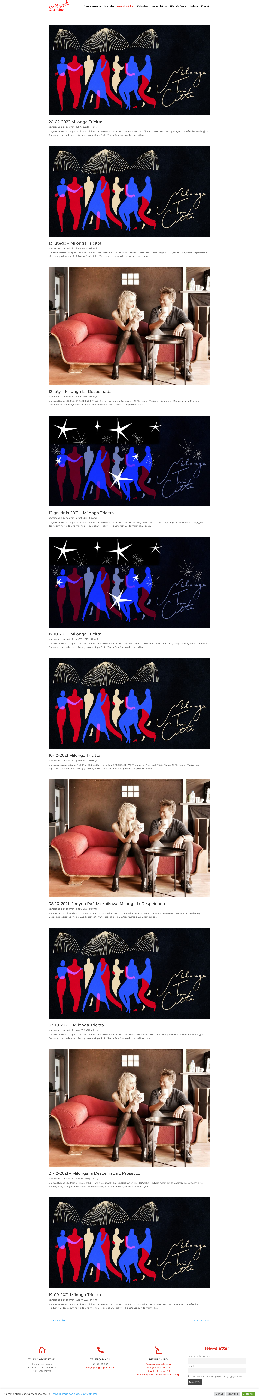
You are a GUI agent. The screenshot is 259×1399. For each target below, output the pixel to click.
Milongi (93, 127)
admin (70, 127)
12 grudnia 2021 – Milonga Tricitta (81, 512)
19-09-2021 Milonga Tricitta (75, 1294)
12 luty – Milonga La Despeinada (80, 391)
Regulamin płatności (158, 1371)
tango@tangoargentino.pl (100, 1367)
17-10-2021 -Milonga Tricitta (75, 634)
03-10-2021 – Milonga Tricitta (76, 1025)
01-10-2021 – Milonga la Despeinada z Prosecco (94, 1173)
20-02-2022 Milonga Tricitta (76, 121)
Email (191, 1366)
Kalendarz (142, 6)
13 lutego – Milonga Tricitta (75, 243)
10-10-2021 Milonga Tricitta (74, 755)
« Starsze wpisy (57, 1320)
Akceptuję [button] (248, 1394)
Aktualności (124, 6)
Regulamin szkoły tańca (158, 1364)
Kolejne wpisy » (202, 1320)
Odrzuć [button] (219, 1394)
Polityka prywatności (158, 1367)
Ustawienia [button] (232, 1394)
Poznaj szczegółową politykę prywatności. (74, 1394)
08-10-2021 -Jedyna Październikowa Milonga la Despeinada (107, 903)
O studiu (109, 6)
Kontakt (205, 6)
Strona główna (92, 6)
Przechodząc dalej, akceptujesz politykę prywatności (217, 1376)
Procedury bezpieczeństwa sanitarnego (158, 1374)
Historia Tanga (178, 6)
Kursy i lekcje (159, 6)
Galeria (194, 6)
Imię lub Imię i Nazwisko (200, 1356)
